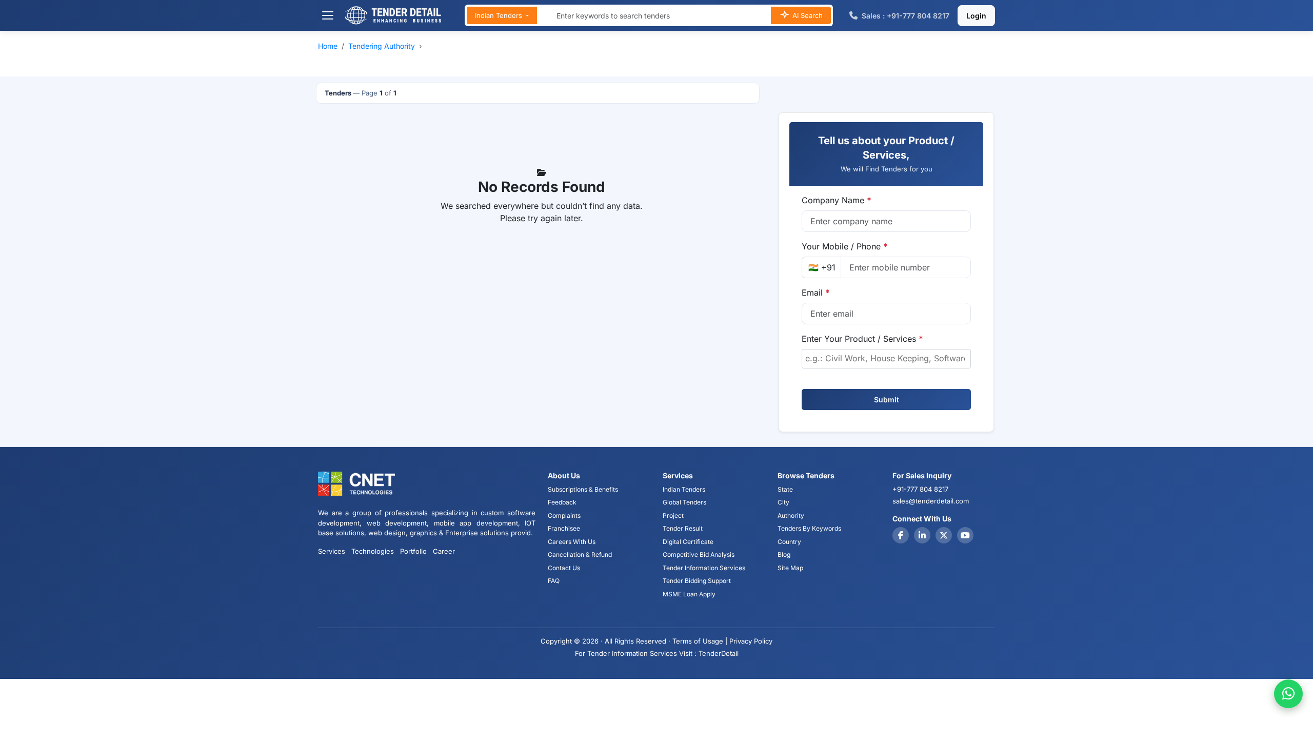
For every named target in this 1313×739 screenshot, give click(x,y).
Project (673, 515)
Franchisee (564, 528)
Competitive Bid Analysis (698, 554)
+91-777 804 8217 (920, 489)
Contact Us (564, 568)
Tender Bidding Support (697, 581)
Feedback (562, 502)
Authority (791, 515)
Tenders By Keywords (809, 528)
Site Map (790, 568)
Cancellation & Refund (580, 554)
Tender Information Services (704, 568)
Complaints (564, 515)
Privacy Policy (750, 641)
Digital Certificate (688, 542)
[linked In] (922, 535)
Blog (784, 554)
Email (816, 292)
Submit (886, 399)
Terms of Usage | (699, 641)
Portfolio (413, 551)
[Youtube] (965, 535)
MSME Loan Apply (689, 594)
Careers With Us (571, 542)
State (785, 489)
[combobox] (886, 358)
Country (789, 542)
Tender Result (683, 528)
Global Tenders (684, 502)
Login (976, 15)
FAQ (554, 581)
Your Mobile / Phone (845, 246)
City (783, 502)
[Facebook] (900, 535)
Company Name (836, 200)
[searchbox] (886, 358)
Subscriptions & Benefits (583, 489)
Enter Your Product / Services (862, 339)
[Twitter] (944, 535)
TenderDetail (719, 653)
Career (444, 551)
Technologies (372, 551)
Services (331, 551)
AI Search (806, 15)
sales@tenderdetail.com (930, 501)
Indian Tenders (499, 15)
